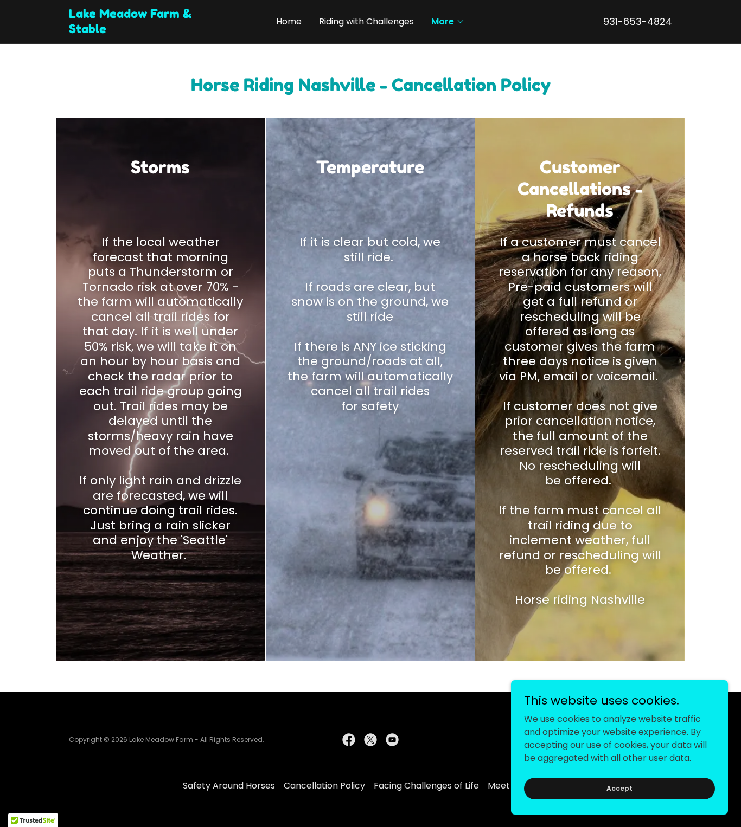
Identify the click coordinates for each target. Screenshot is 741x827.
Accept (619, 787)
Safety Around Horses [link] (229, 785)
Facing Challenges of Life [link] (426, 785)
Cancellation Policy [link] (324, 785)
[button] (448, 21)
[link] (144, 30)
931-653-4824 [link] (637, 21)
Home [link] (289, 21)
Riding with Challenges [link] (366, 21)
